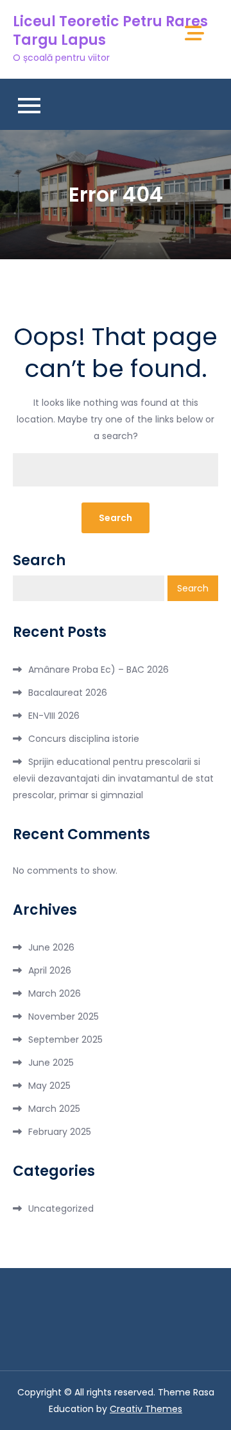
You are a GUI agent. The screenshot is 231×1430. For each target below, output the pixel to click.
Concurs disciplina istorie (83, 738)
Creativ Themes (146, 1408)
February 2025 (59, 1131)
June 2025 (51, 1062)
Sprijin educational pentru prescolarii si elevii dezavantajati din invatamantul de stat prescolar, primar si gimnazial (113, 778)
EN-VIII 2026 (54, 715)
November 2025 (63, 1016)
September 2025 (65, 1039)
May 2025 (49, 1085)
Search (39, 560)
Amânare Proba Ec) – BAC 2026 (98, 669)
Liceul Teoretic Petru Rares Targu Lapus (110, 31)
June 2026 (51, 947)
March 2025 (54, 1108)
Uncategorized (61, 1208)
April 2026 (49, 970)
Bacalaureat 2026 (67, 692)
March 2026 (54, 993)
